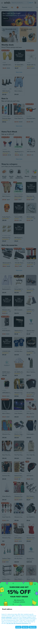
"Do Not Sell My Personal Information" (17, 623)
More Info (33, 627)
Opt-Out (25, 627)
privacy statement (6, 617)
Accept (18, 627)
